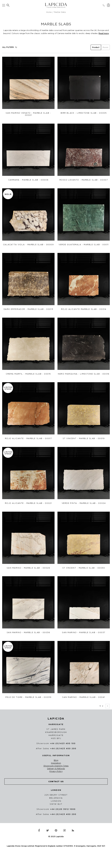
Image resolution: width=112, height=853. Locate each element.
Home (49, 12)
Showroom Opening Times (56, 766)
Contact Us (56, 781)
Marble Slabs (60, 12)
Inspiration (56, 763)
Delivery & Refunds (56, 769)
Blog (56, 760)
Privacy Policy (56, 771)
